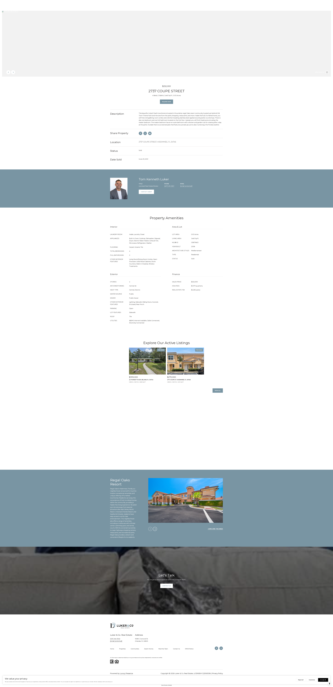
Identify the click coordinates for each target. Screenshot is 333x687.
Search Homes (148, 649)
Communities (135, 649)
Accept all (323, 679)
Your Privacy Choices (166, 685)
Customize (312, 679)
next (13, 72)
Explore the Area (216, 529)
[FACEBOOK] (216, 648)
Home (112, 649)
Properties (122, 649)
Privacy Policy (217, 673)
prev (8, 72)
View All (218, 390)
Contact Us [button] (166, 586)
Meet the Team (163, 649)
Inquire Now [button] (166, 101)
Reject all (300, 679)
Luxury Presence (126, 673)
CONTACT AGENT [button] (146, 192)
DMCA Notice (189, 649)
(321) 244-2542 (115, 639)
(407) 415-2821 (169, 186)
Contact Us (176, 649)
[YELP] (221, 648)
